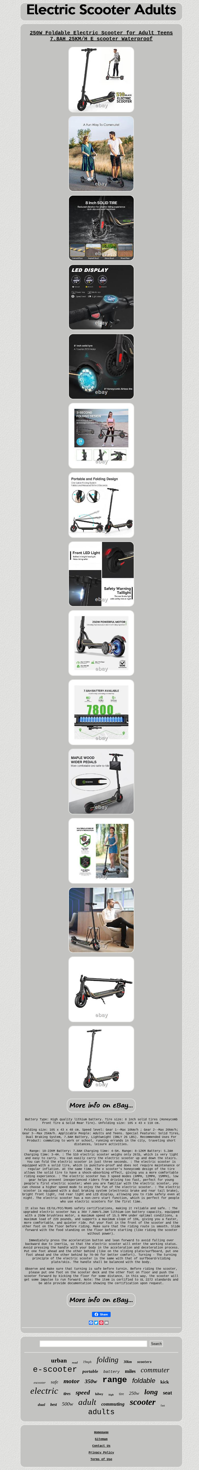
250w (134, 1393)
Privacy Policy (101, 1452)
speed (83, 1392)
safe (54, 1382)
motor (71, 1380)
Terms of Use (101, 1459)
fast (163, 1405)
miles (130, 1371)
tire (121, 1394)
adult (87, 1402)
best (53, 1404)
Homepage (101, 1432)
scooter (142, 1402)
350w (91, 1381)
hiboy (99, 1394)
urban (59, 1360)
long (151, 1392)
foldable (143, 1380)
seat (167, 1393)
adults (101, 1412)
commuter (155, 1370)
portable (90, 1371)
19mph (87, 1362)
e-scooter (55, 1369)
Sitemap (101, 1439)
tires (66, 1393)
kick (164, 1381)
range (114, 1380)
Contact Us (101, 1446)
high (111, 1394)
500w (67, 1404)
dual (41, 1405)
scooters (144, 1362)
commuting (113, 1404)
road (75, 1362)
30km (128, 1362)
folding (107, 1359)
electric (44, 1391)
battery (111, 1372)
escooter (40, 1382)
